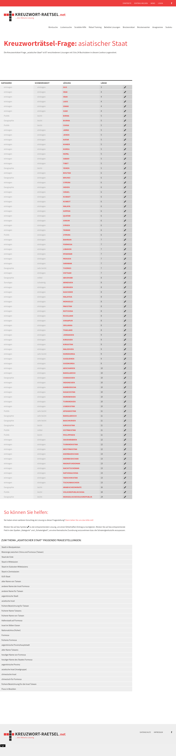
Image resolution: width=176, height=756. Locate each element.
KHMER (66, 144)
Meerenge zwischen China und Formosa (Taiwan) (23, 552)
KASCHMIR (68, 292)
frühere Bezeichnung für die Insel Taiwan (19, 684)
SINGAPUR (68, 320)
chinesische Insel (9, 674)
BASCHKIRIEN (69, 420)
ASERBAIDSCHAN (71, 454)
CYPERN (66, 182)
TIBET (66, 163)
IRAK (65, 92)
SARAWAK (67, 263)
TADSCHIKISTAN (70, 477)
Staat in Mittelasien (10, 561)
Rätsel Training (95, 27)
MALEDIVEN (68, 349)
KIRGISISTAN (69, 425)
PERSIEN (67, 258)
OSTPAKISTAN (69, 430)
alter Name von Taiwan (11, 581)
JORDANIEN (68, 335)
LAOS (65, 101)
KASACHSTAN (69, 392)
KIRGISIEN (68, 339)
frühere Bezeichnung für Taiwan (15, 605)
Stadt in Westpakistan (11, 547)
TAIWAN (66, 230)
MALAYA (66, 206)
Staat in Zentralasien (10, 571)
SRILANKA (67, 325)
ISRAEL (66, 192)
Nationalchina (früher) (11, 630)
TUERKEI (67, 268)
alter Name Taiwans (10, 650)
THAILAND (67, 330)
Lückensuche (66, 27)
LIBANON (67, 249)
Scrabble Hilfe (80, 27)
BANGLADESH (69, 373)
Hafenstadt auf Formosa (12, 620)
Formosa (5, 635)
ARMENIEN (68, 282)
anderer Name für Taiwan (12, 591)
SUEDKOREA (68, 363)
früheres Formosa (9, 640)
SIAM (65, 111)
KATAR (66, 139)
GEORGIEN (68, 287)
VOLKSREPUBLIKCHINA (73, 492)
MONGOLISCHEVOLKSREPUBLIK (77, 496)
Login (160, 3)
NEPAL (66, 154)
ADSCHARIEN (69, 368)
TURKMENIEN (69, 401)
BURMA (66, 120)
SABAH (66, 158)
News (153, 3)
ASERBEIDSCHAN (71, 458)
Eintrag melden (141, 3)
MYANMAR (67, 254)
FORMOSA (67, 244)
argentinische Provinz (11, 664)
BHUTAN (67, 173)
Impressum (158, 732)
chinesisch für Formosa (12, 679)
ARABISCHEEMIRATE (72, 487)
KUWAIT (66, 196)
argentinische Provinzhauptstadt (16, 645)
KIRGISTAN (68, 344)
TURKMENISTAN (70, 444)
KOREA (66, 149)
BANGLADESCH (70, 415)
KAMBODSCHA (69, 387)
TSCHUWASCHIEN (71, 482)
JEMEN (66, 134)
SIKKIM (66, 220)
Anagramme (157, 27)
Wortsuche (53, 27)
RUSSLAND (68, 315)
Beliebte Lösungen (112, 27)
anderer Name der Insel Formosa (15, 586)
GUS (65, 87)
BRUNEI (66, 177)
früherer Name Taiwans (11, 610)
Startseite (127, 3)
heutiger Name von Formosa (14, 654)
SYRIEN (66, 225)
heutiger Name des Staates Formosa (17, 659)
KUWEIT (66, 201)
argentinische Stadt (10, 596)
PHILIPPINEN (69, 435)
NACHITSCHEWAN (71, 468)
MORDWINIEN (69, 396)
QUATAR (66, 215)
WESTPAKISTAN (70, 449)
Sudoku (168, 27)
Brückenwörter (143, 27)
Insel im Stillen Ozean (11, 625)
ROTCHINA (68, 311)
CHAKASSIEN (69, 377)
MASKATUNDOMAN (71, 463)
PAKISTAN (67, 306)
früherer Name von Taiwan (13, 615)
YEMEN (66, 168)
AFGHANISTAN (69, 411)
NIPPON (66, 211)
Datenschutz (145, 732)
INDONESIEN (69, 382)
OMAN (66, 106)
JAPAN (66, 130)
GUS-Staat (6, 576)
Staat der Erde (7, 557)
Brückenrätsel (129, 27)
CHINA (66, 125)
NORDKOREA (69, 354)
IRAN (65, 96)
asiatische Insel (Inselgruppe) (14, 669)
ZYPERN (66, 235)
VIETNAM (67, 273)
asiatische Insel (8, 601)
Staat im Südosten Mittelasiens (15, 566)
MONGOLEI (68, 301)
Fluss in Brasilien (9, 689)
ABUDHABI (68, 277)
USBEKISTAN (69, 406)
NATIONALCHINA (70, 473)
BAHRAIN (67, 239)
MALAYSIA (67, 296)
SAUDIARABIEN (70, 439)
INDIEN (66, 187)
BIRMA (66, 115)
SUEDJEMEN (68, 358)
